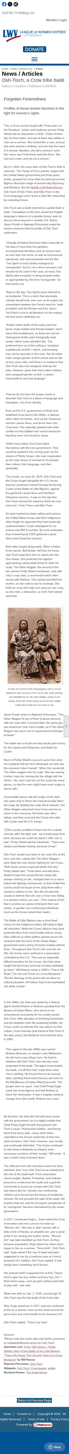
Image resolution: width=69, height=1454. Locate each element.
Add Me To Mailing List (18, 13)
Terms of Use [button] (36, 1419)
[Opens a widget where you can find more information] (54, 1447)
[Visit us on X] (10, 4)
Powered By (24, 1424)
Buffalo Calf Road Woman (46, 187)
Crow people (38, 1368)
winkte (51, 1368)
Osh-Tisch (36, 1363)
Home (5, 68)
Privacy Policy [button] (60, 1419)
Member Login (56, 20)
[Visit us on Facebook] (4, 4)
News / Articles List (22, 68)
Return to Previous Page (34, 1400)
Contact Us (24, 1413)
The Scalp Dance (36, 1372)
